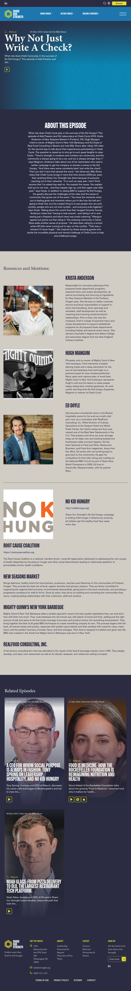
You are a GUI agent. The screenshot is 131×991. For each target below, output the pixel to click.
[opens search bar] (104, 3)
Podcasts (87, 949)
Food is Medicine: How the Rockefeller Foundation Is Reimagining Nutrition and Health (91, 772)
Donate (119, 3)
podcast (12, 31)
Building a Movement (90, 14)
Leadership (62, 945)
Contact (91, 980)
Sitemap (78, 980)
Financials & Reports (63, 951)
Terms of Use (42, 980)
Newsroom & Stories (89, 954)
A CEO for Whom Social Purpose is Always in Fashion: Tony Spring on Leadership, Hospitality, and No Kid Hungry (33, 772)
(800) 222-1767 (40, 973)
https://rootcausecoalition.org (19, 552)
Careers (86, 945)
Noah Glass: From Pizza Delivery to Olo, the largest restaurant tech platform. (34, 886)
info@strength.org (41, 967)
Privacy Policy (61, 980)
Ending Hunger (45, 14)
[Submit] (124, 959)
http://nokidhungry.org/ (77, 508)
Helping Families (67, 14)
